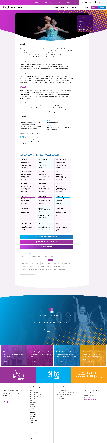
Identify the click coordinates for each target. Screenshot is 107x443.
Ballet (50, 259)
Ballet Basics (58, 259)
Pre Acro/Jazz (56, 266)
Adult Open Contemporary (49, 256)
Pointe (48, 266)
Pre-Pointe (23, 269)
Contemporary (34, 263)
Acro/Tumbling (24, 256)
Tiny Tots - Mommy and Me (27, 273)
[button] (56, 7)
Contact (87, 7)
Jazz (49, 263)
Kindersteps (24, 266)
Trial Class (102, 7)
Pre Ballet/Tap (66, 266)
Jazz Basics (56, 263)
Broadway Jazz (24, 263)
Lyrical (31, 266)
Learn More (7, 361)
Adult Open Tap (42, 259)
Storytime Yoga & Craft (45, 269)
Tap (55, 269)
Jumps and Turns (66, 263)
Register (94, 7)
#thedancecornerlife (77, 7)
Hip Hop (43, 263)
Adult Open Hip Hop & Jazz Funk (28, 259)
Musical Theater (40, 266)
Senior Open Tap (33, 269)
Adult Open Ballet (35, 256)
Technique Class (63, 269)
